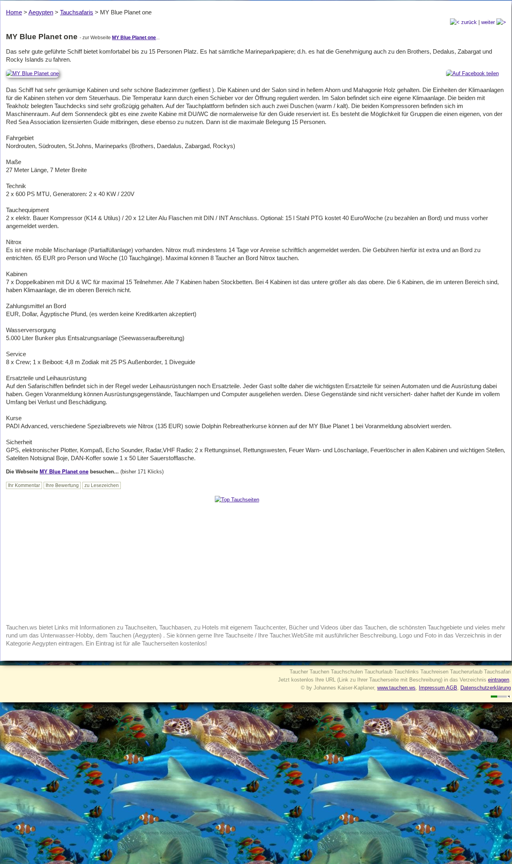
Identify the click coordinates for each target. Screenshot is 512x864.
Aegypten (40, 12)
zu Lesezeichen (101, 485)
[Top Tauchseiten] (237, 500)
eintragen (498, 680)
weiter (488, 22)
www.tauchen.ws (396, 688)
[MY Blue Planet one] (32, 73)
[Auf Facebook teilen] (472, 73)
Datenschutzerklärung (485, 688)
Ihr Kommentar (24, 485)
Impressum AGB (438, 688)
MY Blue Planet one (134, 37)
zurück (468, 22)
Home (14, 12)
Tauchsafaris (76, 12)
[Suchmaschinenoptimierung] (501, 696)
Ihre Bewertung (62, 485)
